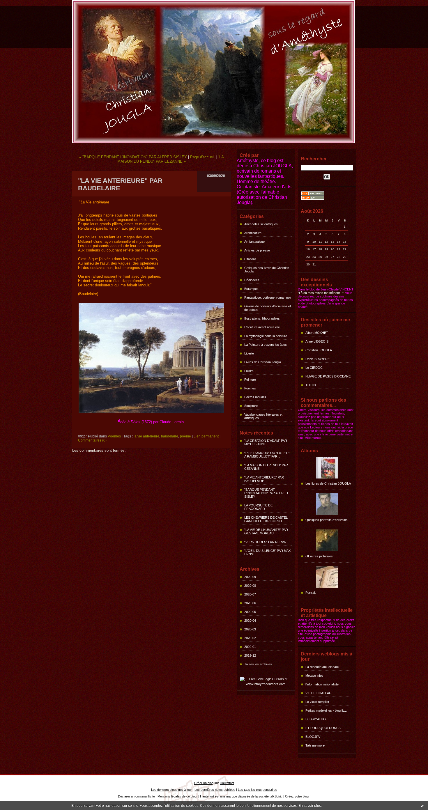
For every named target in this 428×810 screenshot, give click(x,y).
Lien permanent (206, 436)
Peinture (250, 379)
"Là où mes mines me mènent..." (321, 293)
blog (306, 796)
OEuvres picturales (319, 556)
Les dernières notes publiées (214, 789)
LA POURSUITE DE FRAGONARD (258, 507)
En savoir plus (309, 806)
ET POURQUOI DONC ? (323, 728)
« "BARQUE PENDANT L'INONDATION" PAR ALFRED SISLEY (133, 157)
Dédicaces (251, 280)
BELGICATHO (315, 719)
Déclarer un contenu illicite (136, 796)
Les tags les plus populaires (257, 789)
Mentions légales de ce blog (177, 796)
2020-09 (250, 577)
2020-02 (250, 638)
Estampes (251, 288)
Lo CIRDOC (314, 367)
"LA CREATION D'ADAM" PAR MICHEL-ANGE (265, 442)
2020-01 (250, 646)
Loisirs (249, 371)
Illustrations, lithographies (262, 318)
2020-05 (250, 612)
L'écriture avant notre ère (262, 327)
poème (185, 436)
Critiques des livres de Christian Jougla (266, 269)
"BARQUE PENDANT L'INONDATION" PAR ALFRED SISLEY (266, 493)
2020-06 (250, 603)
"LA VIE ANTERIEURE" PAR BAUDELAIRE (264, 479)
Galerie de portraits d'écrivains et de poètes (267, 307)
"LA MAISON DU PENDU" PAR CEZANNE (266, 466)
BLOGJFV (312, 736)
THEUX (310, 385)
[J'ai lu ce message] (422, 805)
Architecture (252, 233)
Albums (309, 450)
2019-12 (250, 655)
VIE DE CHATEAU (318, 693)
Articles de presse (257, 250)
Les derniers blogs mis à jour (171, 789)
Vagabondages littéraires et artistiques (263, 416)
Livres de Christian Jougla (262, 362)
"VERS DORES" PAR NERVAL (265, 542)
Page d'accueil (202, 157)
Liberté (249, 353)
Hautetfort (227, 783)
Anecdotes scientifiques (261, 224)
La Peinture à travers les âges (265, 344)
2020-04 (250, 620)
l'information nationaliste (322, 684)
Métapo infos (314, 675)
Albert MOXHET (316, 332)
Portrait (310, 592)
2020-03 (250, 629)
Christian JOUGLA (318, 350)
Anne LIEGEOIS (316, 341)
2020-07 (250, 594)
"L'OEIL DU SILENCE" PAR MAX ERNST (267, 552)
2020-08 (250, 585)
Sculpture (251, 405)
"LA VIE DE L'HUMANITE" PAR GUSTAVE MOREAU (266, 531)
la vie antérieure (146, 436)
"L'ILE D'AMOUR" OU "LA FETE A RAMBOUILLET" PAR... (267, 454)
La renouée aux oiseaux (322, 667)
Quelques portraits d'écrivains (326, 520)
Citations (250, 259)
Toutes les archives (258, 664)
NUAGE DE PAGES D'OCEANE (328, 376)
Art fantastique (254, 241)
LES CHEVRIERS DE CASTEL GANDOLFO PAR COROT (266, 519)
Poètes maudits (255, 397)
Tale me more (315, 745)
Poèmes (250, 388)
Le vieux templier (317, 701)
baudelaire (169, 436)
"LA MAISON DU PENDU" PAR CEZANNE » (170, 159)
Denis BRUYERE (317, 359)
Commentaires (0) (92, 440)
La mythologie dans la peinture (265, 336)
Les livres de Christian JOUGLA (328, 483)
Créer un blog (203, 783)
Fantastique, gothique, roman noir (267, 297)
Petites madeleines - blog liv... (326, 710)
